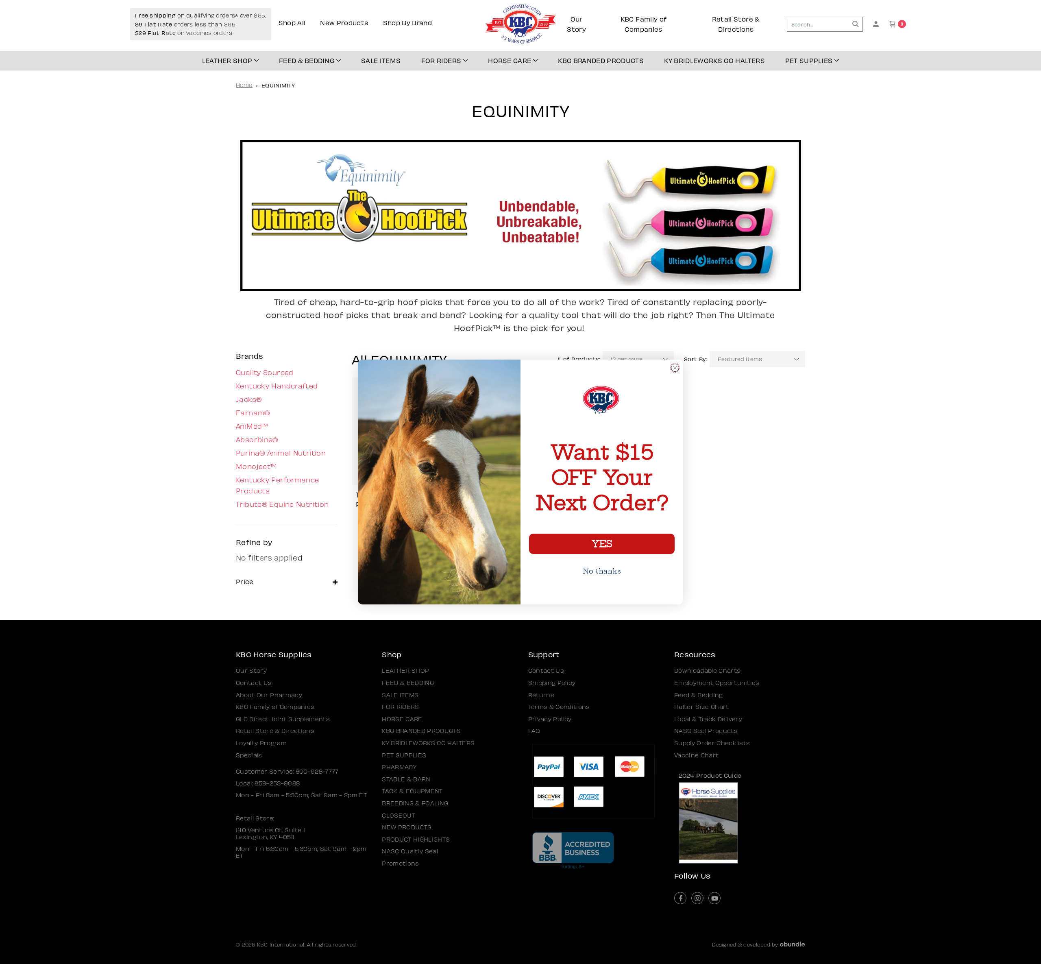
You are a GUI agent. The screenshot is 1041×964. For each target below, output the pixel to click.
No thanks (602, 571)
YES (602, 544)
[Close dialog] (675, 368)
